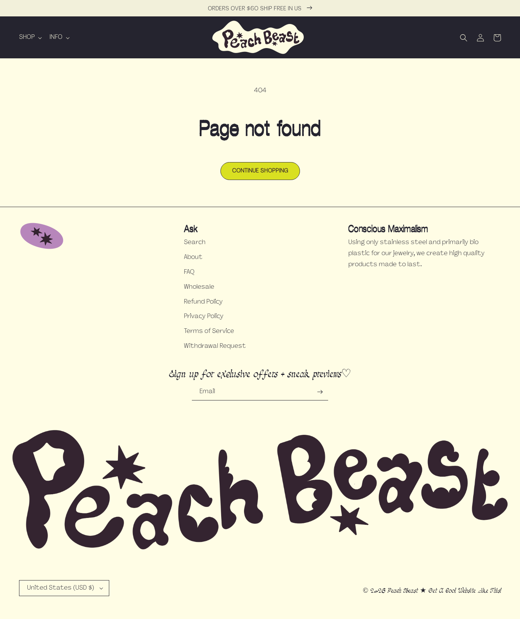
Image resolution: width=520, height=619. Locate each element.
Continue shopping (260, 171)
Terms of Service (209, 331)
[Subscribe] (319, 392)
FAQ (189, 272)
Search (195, 243)
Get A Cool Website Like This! (464, 590)
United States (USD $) (60, 588)
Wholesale (199, 287)
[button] (29, 37)
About (193, 257)
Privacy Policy (203, 317)
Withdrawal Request (215, 346)
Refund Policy (203, 302)
